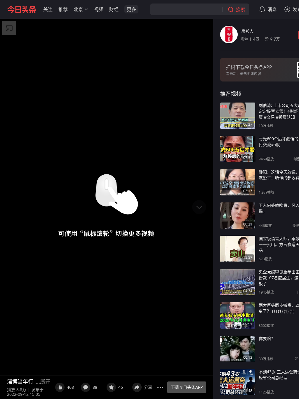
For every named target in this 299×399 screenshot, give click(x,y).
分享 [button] (148, 387)
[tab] (230, 94)
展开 (45, 381)
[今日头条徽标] (21, 9)
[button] (48, 9)
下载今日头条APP (187, 387)
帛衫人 (247, 31)
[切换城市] (86, 9)
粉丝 (250, 39)
